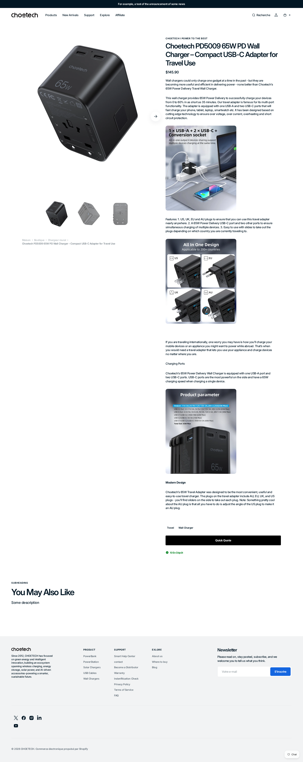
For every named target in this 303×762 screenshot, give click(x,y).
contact (118, 661)
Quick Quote (223, 540)
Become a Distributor (126, 667)
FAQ (116, 695)
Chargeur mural (57, 240)
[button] (261, 15)
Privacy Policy (122, 684)
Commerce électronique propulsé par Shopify (62, 748)
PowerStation (91, 661)
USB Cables (89, 672)
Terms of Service (123, 689)
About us (157, 656)
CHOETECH (27, 748)
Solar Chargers (91, 667)
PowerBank (89, 656)
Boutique (39, 240)
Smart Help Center (124, 656)
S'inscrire (280, 671)
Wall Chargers (91, 678)
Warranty (119, 672)
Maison (26, 240)
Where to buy (159, 661)
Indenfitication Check (126, 678)
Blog (154, 667)
